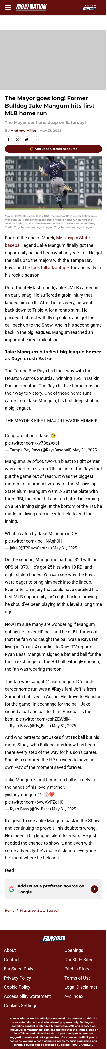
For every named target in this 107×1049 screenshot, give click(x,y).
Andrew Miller (23, 130)
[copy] (35, 139)
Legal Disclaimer (80, 987)
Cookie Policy (17, 987)
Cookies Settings (20, 1005)
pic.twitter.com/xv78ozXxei (32, 443)
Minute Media (29, 1018)
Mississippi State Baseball (39, 910)
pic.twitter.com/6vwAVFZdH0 (34, 802)
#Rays (57, 689)
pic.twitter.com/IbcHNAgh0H (33, 541)
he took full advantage (47, 267)
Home (10, 910)
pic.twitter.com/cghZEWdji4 (43, 718)
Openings (73, 950)
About (10, 950)
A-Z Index (73, 996)
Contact (12, 959)
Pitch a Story (76, 968)
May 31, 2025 (84, 450)
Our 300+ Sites (78, 959)
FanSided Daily (18, 968)
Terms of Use (77, 978)
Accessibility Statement (27, 996)
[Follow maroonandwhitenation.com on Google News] (94, 889)
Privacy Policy (17, 978)
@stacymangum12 (24, 794)
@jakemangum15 (62, 681)
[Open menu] (8, 7)
